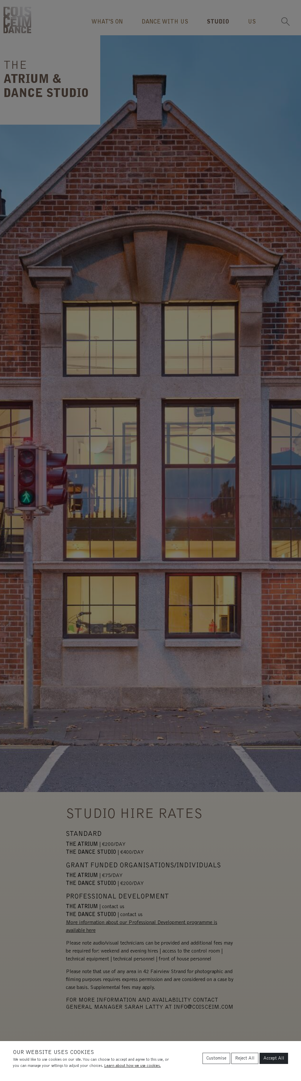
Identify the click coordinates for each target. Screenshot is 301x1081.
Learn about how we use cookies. (132, 1066)
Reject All (245, 1058)
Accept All (273, 1058)
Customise (216, 1058)
